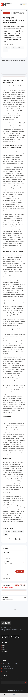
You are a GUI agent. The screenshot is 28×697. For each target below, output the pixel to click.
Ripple (6, 50)
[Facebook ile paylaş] (9, 539)
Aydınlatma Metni (5, 653)
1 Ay (24, 585)
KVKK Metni (4, 656)
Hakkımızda (4, 649)
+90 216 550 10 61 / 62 (8, 668)
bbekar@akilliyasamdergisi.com (9, 671)
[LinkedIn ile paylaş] (16, 539)
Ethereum (21, 47)
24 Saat (16, 585)
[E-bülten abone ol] (25, 682)
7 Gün (21, 585)
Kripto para (7, 47)
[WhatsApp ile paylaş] (19, 539)
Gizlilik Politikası (5, 651)
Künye (3, 647)
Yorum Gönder (20, 571)
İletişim (3, 645)
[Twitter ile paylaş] (12, 539)
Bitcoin (14, 47)
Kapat (25, 597)
